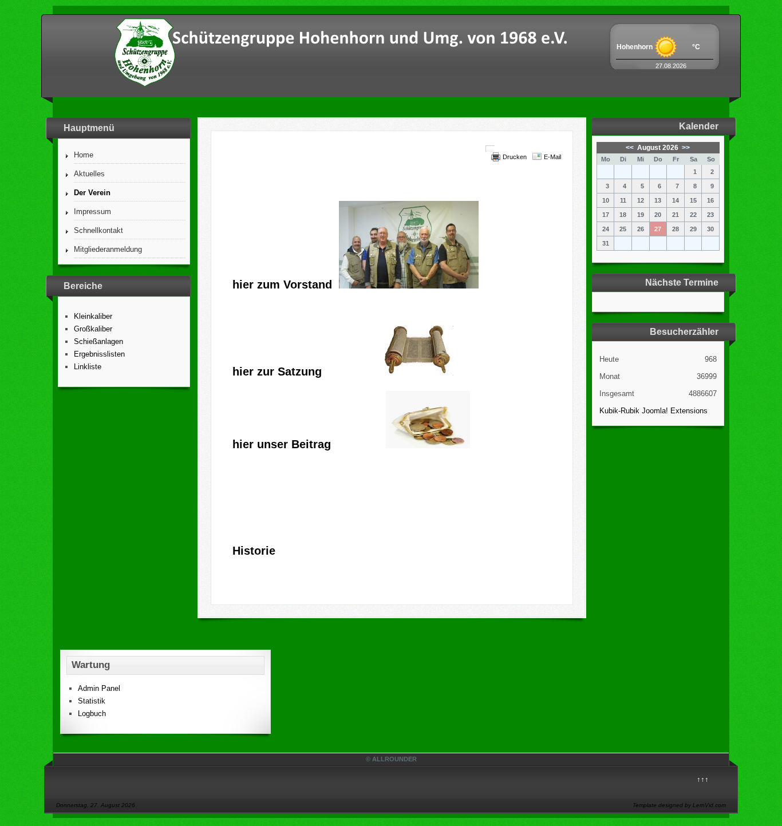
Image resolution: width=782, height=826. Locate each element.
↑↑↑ (703, 779)
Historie (253, 550)
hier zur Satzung (277, 371)
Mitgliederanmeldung (108, 249)
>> (685, 148)
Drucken (515, 156)
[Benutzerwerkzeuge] (490, 148)
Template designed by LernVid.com (679, 805)
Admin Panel (99, 688)
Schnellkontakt (98, 230)
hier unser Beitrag (281, 444)
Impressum (92, 211)
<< (630, 148)
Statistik (91, 701)
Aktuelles (89, 173)
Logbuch (92, 713)
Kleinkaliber (93, 316)
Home (83, 155)
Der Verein (92, 192)
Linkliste (87, 366)
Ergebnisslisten (99, 354)
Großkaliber (93, 329)
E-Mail (552, 156)
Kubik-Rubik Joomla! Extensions (653, 410)
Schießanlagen (98, 341)
